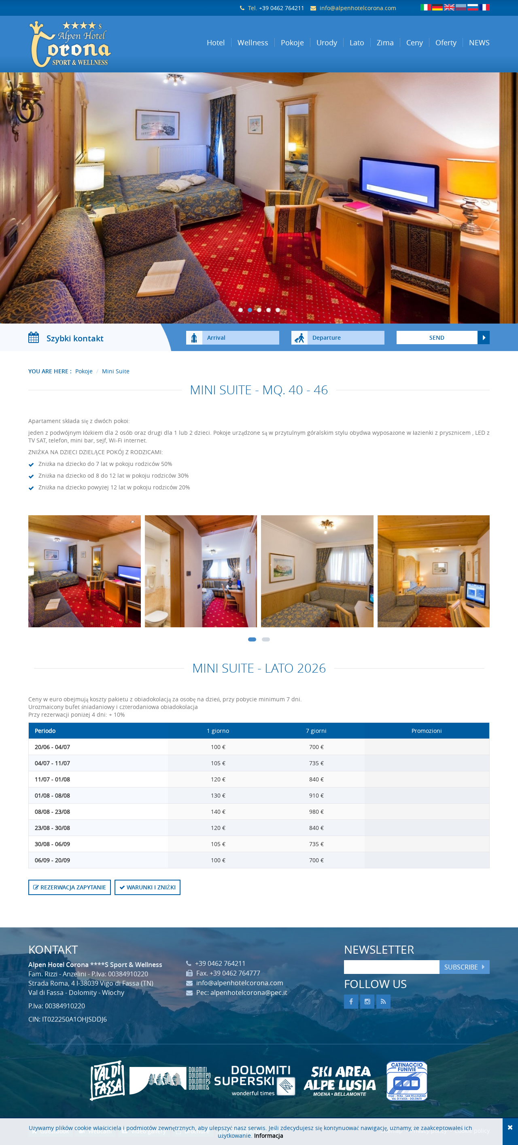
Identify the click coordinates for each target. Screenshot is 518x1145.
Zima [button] (385, 42)
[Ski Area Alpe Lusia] (339, 1080)
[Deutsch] (437, 7)
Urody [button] (326, 42)
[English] (449, 7)
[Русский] (472, 7)
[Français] (484, 7)
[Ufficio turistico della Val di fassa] (107, 1080)
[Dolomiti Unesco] (170, 1080)
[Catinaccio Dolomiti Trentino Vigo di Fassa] (406, 1080)
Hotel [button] (216, 42)
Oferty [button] (445, 42)
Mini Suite (116, 371)
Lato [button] (357, 42)
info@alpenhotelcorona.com (358, 8)
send (436, 337)
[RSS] (383, 1002)
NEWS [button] (479, 42)
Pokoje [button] (292, 42)
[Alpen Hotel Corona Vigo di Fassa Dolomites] (81, 44)
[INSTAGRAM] (367, 1002)
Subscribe (461, 967)
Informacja (268, 1135)
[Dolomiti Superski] (254, 1080)
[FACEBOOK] (351, 1002)
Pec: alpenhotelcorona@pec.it (241, 992)
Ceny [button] (414, 42)
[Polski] (461, 7)
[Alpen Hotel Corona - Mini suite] (84, 573)
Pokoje (84, 371)
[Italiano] (425, 7)
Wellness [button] (253, 42)
